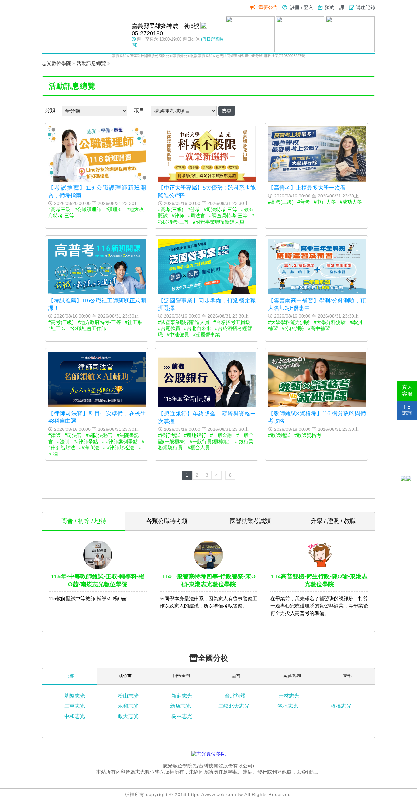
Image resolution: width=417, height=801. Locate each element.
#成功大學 (351, 202)
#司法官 (196, 215)
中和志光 (74, 716)
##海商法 (89, 447)
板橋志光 (341, 706)
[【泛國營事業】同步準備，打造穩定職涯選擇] (207, 292)
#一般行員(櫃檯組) (210, 441)
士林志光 (289, 696)
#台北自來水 (197, 328)
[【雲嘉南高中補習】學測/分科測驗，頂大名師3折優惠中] (317, 292)
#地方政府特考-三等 (99, 322)
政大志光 (128, 716)
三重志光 (74, 706)
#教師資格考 (307, 435)
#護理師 (113, 209)
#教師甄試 (279, 435)
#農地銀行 (195, 435)
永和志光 (128, 706)
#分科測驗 (293, 328)
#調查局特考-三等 (228, 215)
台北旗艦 (235, 696)
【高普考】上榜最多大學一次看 (307, 188)
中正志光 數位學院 (83, 34)
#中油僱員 (178, 334)
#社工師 (56, 328)
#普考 (193, 209)
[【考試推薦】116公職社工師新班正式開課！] (97, 292)
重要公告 (268, 7)
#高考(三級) (170, 209)
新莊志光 (181, 696)
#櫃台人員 (199, 447)
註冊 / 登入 (301, 7)
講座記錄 (365, 7)
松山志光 (128, 696)
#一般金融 (221, 435)
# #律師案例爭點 (120, 441)
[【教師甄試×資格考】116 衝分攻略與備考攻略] (317, 405)
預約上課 (334, 7)
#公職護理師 (87, 209)
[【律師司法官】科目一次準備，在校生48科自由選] (97, 405)
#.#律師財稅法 (119, 447)
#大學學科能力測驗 (289, 322)
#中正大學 (325, 202)
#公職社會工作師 (87, 328)
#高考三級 (59, 209)
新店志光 (180, 706)
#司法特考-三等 (220, 209)
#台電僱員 (169, 328)
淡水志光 (287, 706)
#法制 (63, 441)
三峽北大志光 (234, 706)
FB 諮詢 (407, 410)
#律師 (178, 215)
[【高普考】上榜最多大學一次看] (317, 179)
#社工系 (133, 322)
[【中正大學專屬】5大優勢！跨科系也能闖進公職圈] (207, 179)
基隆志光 (74, 696)
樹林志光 (181, 716)
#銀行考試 (169, 435)
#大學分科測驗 (330, 322)
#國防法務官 (99, 435)
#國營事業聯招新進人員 (218, 222)
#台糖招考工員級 (231, 322)
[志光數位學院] (208, 754)
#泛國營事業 (206, 334)
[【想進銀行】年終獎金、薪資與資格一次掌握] (207, 405)
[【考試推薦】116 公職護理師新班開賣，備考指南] (97, 179)
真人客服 (407, 390)
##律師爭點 (85, 441)
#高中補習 (319, 328)
